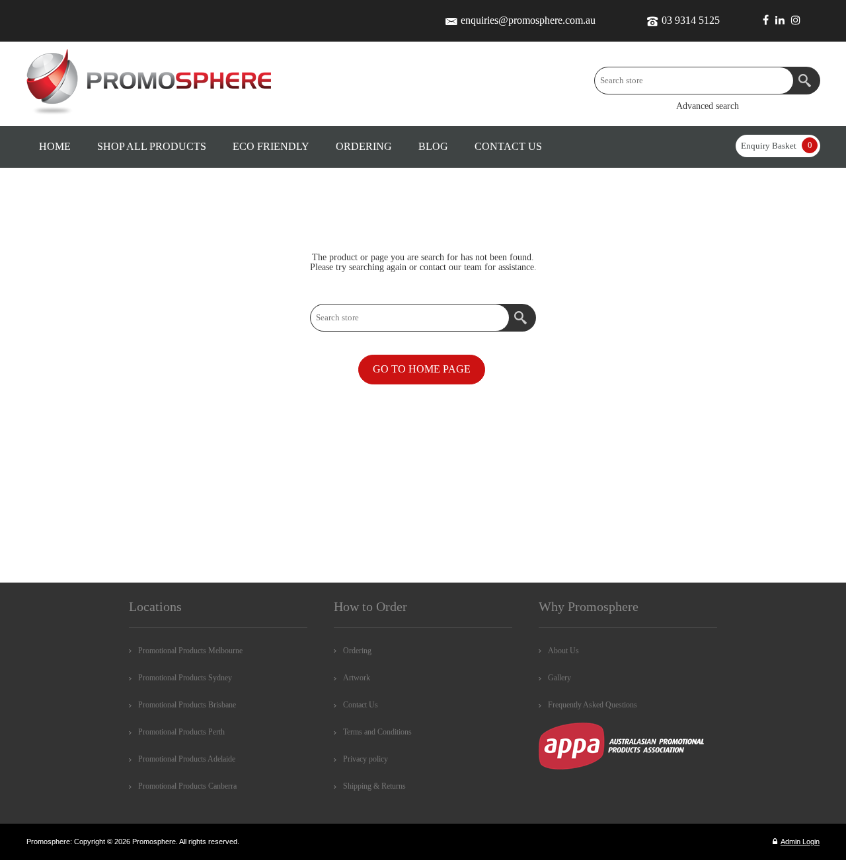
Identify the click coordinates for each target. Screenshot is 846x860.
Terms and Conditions (377, 731)
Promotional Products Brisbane (187, 704)
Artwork (356, 677)
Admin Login (800, 841)
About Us (563, 650)
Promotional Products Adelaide (186, 759)
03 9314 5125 (691, 20)
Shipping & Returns (374, 786)
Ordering (357, 650)
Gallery (559, 677)
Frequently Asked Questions (592, 704)
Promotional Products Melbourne (190, 650)
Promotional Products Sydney (185, 677)
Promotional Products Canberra (187, 786)
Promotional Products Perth (181, 731)
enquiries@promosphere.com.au (528, 20)
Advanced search (707, 106)
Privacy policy (365, 759)
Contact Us (360, 704)
